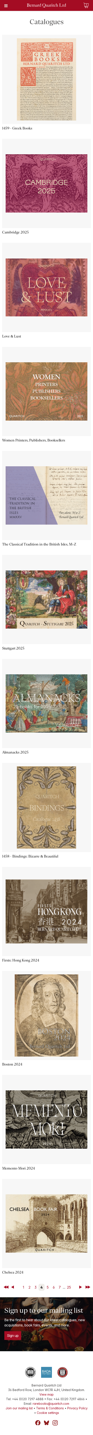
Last (88, 1287)
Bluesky (46, 1422)
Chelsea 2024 (12, 1272)
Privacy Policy (77, 1408)
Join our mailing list (19, 1408)
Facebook (37, 1422)
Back (13, 1287)
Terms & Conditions (50, 1408)
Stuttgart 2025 (13, 648)
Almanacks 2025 (15, 752)
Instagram (55, 1422)
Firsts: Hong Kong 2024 (20, 960)
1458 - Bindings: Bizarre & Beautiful (30, 856)
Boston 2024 (12, 1064)
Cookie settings (48, 1413)
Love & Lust (11, 336)
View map (46, 1394)
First (6, 1287)
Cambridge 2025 (15, 232)
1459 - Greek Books (17, 128)
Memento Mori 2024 (18, 1168)
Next (81, 1287)
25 (69, 1287)
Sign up (13, 1335)
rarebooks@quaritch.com (51, 1403)
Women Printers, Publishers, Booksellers (33, 440)
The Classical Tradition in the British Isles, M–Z (39, 544)
